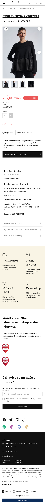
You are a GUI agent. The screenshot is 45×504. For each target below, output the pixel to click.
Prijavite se (22, 406)
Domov (5, 8)
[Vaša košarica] (40, 2)
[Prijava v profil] (32, 2)
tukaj (7, 401)
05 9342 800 (12, 451)
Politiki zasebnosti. (23, 481)
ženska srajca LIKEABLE (27, 8)
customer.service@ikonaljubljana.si (24, 443)
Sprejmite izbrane (22, 496)
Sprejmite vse (23, 500)
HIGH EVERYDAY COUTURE (21, 16)
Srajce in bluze (13, 8)
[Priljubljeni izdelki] (36, 2)
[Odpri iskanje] (28, 2)
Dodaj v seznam (23, 133)
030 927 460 (12, 446)
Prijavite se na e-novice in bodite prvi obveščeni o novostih (21, 389)
